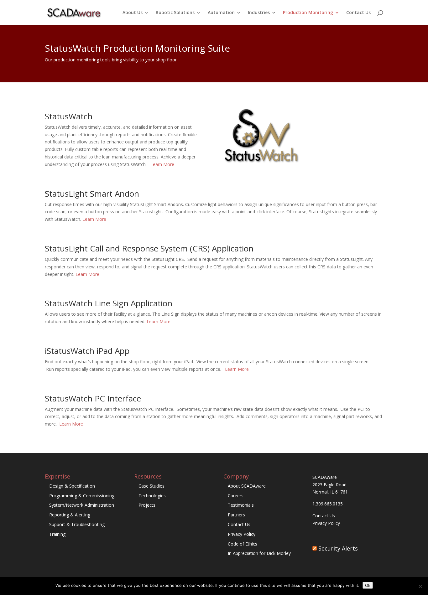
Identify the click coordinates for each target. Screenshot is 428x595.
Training (57, 534)
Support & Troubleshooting (77, 524)
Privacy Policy (241, 534)
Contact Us (358, 12)
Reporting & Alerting (69, 515)
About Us (133, 12)
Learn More (162, 164)
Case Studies (151, 486)
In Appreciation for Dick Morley (259, 553)
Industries (259, 12)
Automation (221, 12)
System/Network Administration (81, 505)
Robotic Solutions (175, 12)
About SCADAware (247, 486)
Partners (236, 515)
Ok (367, 585)
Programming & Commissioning (81, 496)
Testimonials (241, 505)
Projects (146, 505)
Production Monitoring (308, 12)
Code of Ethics (242, 544)
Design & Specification (72, 486)
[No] (420, 586)
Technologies (152, 496)
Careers (235, 496)
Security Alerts (338, 548)
